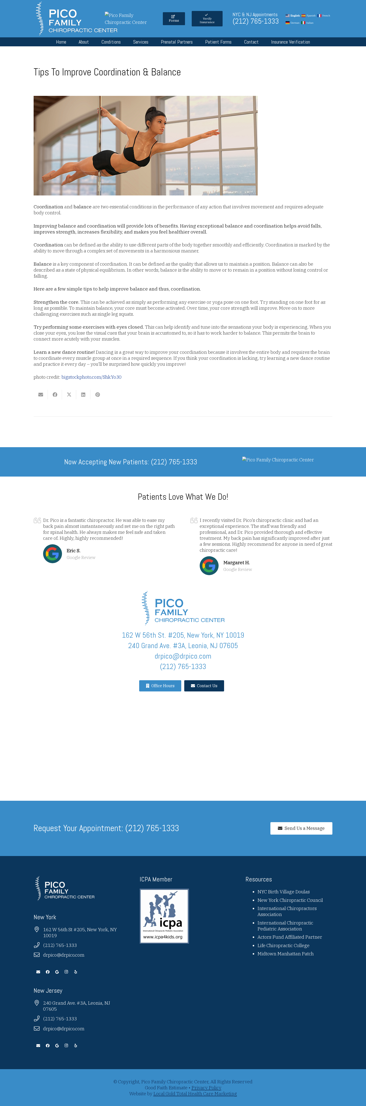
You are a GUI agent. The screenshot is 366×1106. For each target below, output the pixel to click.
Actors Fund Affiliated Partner (289, 937)
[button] (93, 42)
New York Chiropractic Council (290, 900)
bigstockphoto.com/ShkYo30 (91, 377)
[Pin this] (97, 394)
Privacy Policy (206, 1088)
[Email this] (41, 394)
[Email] (38, 972)
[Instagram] (66, 972)
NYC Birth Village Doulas (283, 892)
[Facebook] (48, 972)
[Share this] (55, 394)
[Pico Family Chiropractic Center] (130, 22)
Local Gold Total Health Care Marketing (195, 1094)
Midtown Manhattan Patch (285, 954)
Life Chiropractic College (283, 945)
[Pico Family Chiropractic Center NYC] (76, 18)
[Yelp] (75, 972)
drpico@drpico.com (63, 955)
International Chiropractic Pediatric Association (285, 926)
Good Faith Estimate (166, 1088)
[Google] (57, 972)
